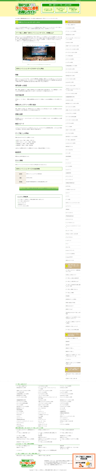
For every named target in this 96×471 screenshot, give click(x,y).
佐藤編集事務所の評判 (70, 96)
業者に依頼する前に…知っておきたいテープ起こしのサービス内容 (73, 266)
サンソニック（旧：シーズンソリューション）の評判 (73, 38)
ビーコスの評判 (69, 166)
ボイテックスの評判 (70, 59)
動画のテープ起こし (70, 351)
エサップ (67, 192)
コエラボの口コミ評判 (43, 386)
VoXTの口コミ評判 (69, 100)
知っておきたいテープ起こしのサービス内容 (61, 9)
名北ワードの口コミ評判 (70, 129)
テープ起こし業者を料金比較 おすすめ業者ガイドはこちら (39, 188)
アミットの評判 (69, 126)
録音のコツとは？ (69, 309)
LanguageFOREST (69, 257)
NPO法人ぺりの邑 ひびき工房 (72, 233)
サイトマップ (78, 0)
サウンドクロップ (69, 176)
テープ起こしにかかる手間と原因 (72, 329)
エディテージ (68, 206)
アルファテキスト (69, 237)
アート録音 (68, 199)
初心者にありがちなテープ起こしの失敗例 (73, 313)
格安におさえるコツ (70, 305)
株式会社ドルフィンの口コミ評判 (72, 103)
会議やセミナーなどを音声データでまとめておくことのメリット (73, 318)
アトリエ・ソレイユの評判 (71, 31)
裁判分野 (67, 344)
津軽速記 (67, 209)
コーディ (67, 196)
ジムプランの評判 (69, 62)
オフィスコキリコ (69, 212)
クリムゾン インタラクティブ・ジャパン (73, 226)
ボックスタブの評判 (70, 133)
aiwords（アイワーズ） (70, 250)
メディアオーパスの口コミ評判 (44, 403)
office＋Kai (68, 247)
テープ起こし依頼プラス (70, 24)
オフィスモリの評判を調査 (71, 116)
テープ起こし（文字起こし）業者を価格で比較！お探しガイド (31, 199)
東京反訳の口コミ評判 (70, 34)
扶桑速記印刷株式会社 (70, 182)
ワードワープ (68, 163)
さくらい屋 (68, 153)
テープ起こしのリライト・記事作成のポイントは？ (73, 271)
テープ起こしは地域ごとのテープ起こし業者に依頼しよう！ (73, 369)
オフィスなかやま (69, 149)
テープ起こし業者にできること (72, 289)
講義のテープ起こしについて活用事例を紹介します (73, 363)
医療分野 (67, 341)
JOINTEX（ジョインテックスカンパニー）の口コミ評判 (73, 89)
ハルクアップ (68, 240)
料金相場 (67, 295)
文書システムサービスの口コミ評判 (73, 110)
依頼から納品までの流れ (70, 302)
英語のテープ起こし (70, 348)
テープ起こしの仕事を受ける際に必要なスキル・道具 (73, 285)
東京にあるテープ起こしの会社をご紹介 (73, 374)
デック (67, 159)
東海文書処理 (68, 156)
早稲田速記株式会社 (21, 419)
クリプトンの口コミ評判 (23, 205)
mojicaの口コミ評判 (69, 82)
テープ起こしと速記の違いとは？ (72, 281)
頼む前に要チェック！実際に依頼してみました (73, 9)
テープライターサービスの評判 (72, 72)
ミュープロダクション (70, 222)
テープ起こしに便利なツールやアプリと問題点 (73, 322)
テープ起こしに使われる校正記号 (72, 278)
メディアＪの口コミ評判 (70, 78)
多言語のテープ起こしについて (72, 326)
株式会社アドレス (22, 204)
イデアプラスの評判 (70, 123)
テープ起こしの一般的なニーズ (72, 338)
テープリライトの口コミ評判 (71, 52)
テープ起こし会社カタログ (23, 201)
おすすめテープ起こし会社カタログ (48, 10)
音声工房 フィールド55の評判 (71, 136)
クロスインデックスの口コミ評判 (72, 49)
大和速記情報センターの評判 (71, 65)
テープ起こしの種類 (70, 292)
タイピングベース (69, 219)
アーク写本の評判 (69, 55)
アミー (67, 243)
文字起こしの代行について (71, 274)
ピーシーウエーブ (22, 202)
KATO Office (68, 186)
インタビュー (68, 359)
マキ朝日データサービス (70, 189)
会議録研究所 (68, 172)
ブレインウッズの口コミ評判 (71, 93)
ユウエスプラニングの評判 (71, 113)
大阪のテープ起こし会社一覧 (71, 378)
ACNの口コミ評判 (69, 42)
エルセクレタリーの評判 (70, 143)
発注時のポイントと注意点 (71, 299)
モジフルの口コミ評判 (70, 69)
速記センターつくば (70, 260)
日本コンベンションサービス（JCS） (73, 202)
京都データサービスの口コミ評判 (72, 45)
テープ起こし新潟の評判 (70, 139)
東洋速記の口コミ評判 (70, 75)
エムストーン (68, 169)
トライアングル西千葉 (70, 253)
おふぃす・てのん (69, 230)
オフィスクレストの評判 (70, 106)
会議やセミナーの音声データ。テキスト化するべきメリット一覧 (73, 355)
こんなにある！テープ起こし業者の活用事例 (73, 334)
